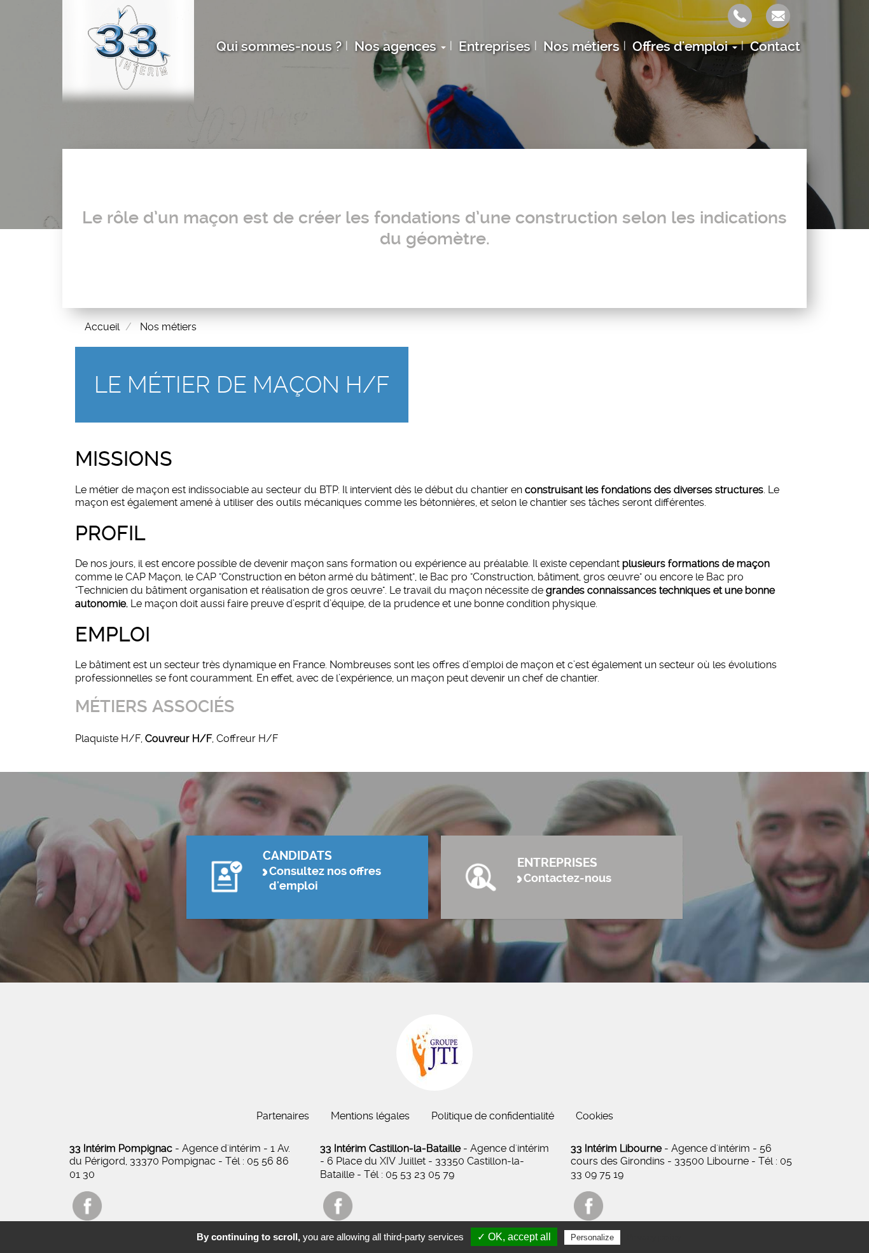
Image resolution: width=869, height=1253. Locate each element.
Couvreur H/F (178, 738)
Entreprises (495, 46)
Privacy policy (654, 1237)
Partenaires (282, 1116)
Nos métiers (581, 46)
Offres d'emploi (681, 46)
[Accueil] (128, 53)
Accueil (102, 327)
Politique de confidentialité (492, 1116)
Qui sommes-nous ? (279, 46)
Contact (775, 46)
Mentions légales (370, 1116)
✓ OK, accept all (514, 1236)
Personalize (592, 1237)
